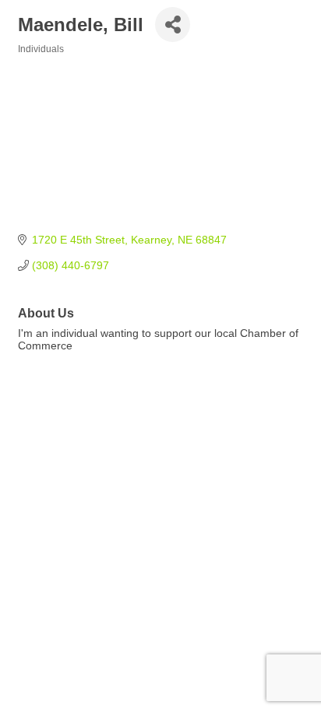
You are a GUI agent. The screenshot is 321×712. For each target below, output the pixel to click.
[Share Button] (172, 24)
